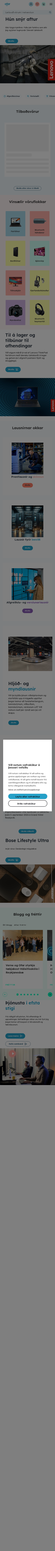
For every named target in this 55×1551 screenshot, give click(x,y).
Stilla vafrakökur (26, 803)
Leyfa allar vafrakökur (27, 796)
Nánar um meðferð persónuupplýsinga (24, 790)
